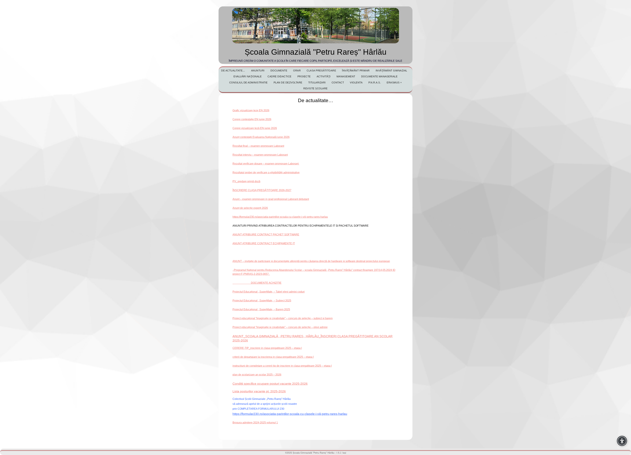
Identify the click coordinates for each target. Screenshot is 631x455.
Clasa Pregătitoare (321, 70)
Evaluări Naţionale (248, 76)
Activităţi (324, 76)
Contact (338, 82)
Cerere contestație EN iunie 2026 (252, 119)
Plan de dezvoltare (288, 82)
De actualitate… (233, 70)
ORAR (297, 70)
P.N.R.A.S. (374, 82)
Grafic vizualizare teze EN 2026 (251, 110)
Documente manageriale (379, 76)
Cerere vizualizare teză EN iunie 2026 (255, 128)
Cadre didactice (280, 76)
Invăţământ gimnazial (391, 70)
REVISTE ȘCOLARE (315, 88)
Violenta (356, 82)
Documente (278, 70)
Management (346, 76)
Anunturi (258, 70)
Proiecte (304, 76)
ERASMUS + (394, 82)
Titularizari (317, 82)
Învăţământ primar (356, 70)
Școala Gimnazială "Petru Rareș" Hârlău (315, 52)
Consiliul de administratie (248, 82)
